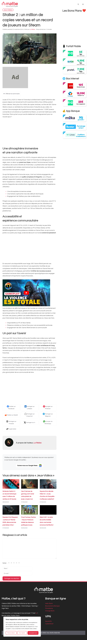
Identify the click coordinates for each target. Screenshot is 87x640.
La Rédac (38, 443)
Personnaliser (11, 633)
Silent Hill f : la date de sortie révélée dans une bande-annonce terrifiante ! (46, 521)
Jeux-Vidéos (8, 10)
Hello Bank (49, 603)
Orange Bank (49, 611)
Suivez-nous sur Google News (27, 465)
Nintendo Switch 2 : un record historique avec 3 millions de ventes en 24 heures (9, 495)
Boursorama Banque (52, 606)
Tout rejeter (22, 633)
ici (37, 613)
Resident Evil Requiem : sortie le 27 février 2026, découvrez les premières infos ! (10, 521)
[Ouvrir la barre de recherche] (78, 4)
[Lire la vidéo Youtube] (26, 292)
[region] (22, 627)
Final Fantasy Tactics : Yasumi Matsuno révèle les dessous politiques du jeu (28, 521)
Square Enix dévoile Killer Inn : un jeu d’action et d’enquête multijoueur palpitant (47, 495)
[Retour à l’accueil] (10, 4)
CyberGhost (49, 624)
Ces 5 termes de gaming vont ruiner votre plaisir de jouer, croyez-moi (27, 495)
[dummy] (15, 87)
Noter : (5, 563)
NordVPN (48, 621)
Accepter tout (33, 633)
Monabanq (49, 608)
